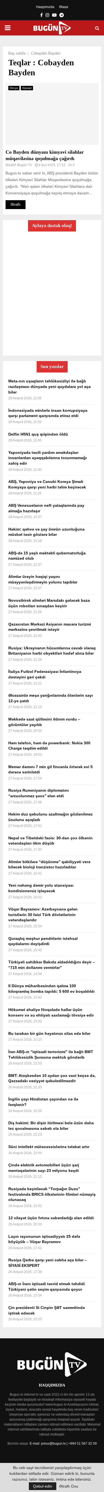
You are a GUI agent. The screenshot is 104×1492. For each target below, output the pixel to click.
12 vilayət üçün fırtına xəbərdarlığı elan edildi (51, 1218)
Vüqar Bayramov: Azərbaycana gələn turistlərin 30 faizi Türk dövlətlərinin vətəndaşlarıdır (43, 914)
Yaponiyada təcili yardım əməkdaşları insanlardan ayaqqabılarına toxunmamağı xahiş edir (47, 457)
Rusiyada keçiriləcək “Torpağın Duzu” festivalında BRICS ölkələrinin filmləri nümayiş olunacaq (52, 1194)
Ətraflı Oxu (68, 1486)
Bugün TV (24, 165)
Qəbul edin (42, 1486)
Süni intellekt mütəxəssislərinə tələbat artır (48, 1146)
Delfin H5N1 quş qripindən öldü (38, 434)
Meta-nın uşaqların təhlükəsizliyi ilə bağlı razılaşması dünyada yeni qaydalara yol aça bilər (49, 386)
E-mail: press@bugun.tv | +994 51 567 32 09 (63, 1443)
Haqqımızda (45, 7)
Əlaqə (63, 7)
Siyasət (27, 87)
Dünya (14, 87)
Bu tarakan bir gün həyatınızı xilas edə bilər (49, 1033)
